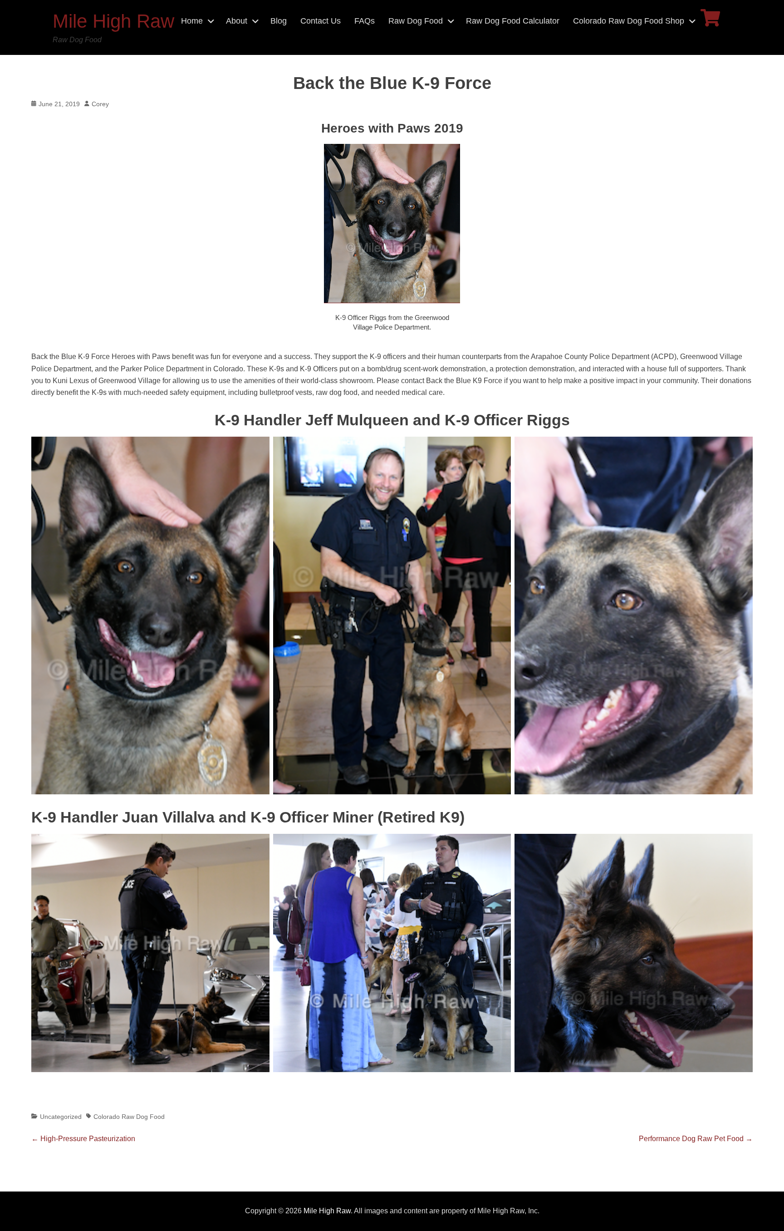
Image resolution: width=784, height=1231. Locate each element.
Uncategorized (61, 1116)
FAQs (364, 20)
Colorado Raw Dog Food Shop (628, 20)
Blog (278, 20)
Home (192, 20)
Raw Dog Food (415, 20)
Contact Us (320, 20)
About (236, 20)
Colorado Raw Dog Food (129, 1116)
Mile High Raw (113, 21)
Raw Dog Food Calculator (512, 20)
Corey (100, 104)
